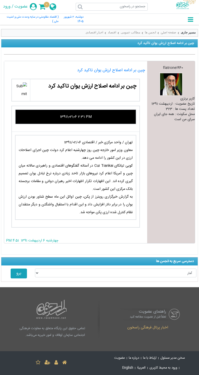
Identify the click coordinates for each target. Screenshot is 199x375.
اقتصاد (112, 32)
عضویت (21, 7)
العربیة (141, 368)
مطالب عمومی (130, 32)
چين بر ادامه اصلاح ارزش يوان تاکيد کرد (111, 70)
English (127, 368)
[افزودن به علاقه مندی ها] (38, 363)
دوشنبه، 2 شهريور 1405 (73, 19)
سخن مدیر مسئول (172, 358)
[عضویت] (47, 363)
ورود (7, 7)
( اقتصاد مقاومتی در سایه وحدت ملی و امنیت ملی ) (33, 19)
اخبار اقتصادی (94, 32)
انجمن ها (150, 32)
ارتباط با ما (150, 358)
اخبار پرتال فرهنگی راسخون (147, 328)
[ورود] (56, 363)
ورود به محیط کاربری (163, 368)
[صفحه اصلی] (64, 363)
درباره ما (134, 358)
